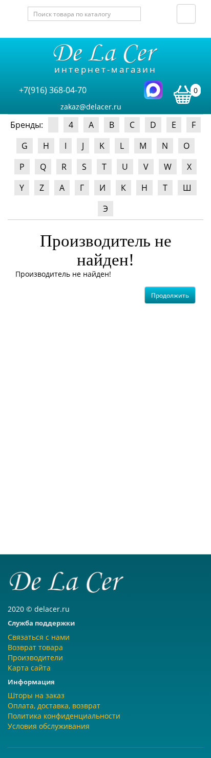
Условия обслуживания (49, 726)
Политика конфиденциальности (64, 716)
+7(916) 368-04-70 (53, 90)
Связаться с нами (39, 637)
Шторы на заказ (36, 695)
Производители (35, 657)
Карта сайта (29, 668)
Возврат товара (35, 647)
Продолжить (170, 295)
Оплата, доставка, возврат (54, 705)
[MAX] (153, 89)
